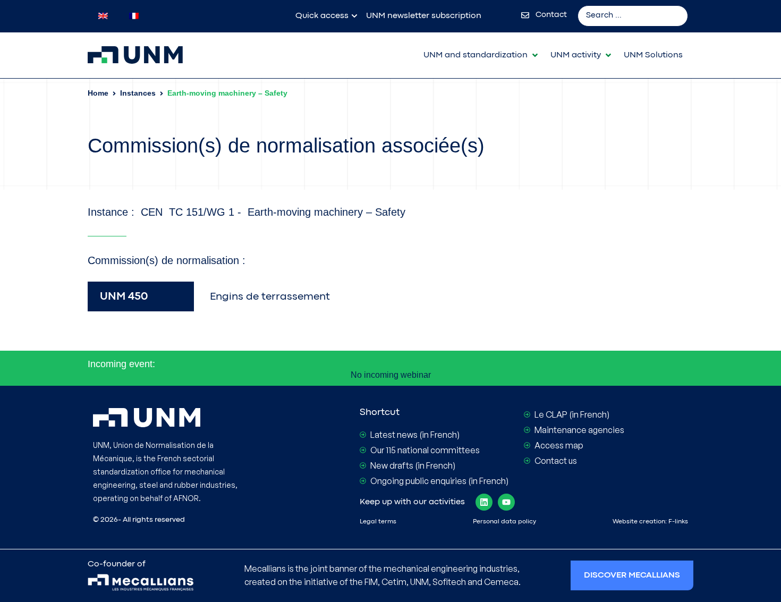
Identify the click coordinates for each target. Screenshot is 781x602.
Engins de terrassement (270, 296)
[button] (481, 55)
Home (98, 93)
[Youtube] (506, 502)
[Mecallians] (141, 583)
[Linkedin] (484, 502)
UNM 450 (124, 297)
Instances (138, 93)
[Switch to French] (133, 16)
